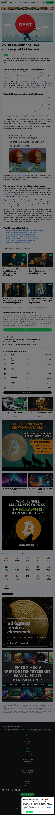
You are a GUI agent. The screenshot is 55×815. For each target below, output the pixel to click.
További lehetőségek (44, 812)
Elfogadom (29, 812)
